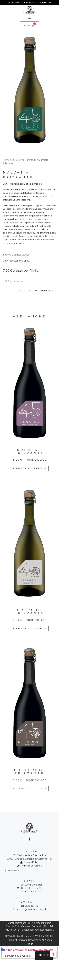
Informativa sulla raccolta (17, 955)
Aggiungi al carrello (36, 291)
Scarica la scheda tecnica (16, 254)
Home (6, 160)
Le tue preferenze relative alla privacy (28, 950)
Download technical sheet (16, 260)
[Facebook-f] (29, 839)
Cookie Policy (13, 870)
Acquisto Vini (18, 160)
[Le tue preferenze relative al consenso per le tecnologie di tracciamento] (53, 954)
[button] (29, 17)
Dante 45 (31, 160)
